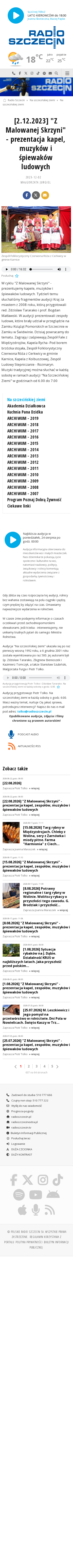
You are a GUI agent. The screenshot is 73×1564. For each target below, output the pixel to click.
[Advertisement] (36, 1298)
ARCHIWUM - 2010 (23, 474)
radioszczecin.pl (21, 1117)
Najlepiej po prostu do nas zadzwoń (14, 73)
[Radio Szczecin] (36, 37)
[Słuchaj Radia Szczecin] (16, 15)
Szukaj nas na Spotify (44, 73)
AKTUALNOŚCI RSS (29, 746)
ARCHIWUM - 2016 (23, 437)
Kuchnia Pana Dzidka (25, 412)
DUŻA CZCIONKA (21, 1149)
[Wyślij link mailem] (45, 195)
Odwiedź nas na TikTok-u (38, 73)
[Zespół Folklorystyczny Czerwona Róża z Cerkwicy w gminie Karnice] (36, 229)
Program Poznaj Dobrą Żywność (34, 499)
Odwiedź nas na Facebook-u (20, 73)
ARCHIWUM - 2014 (23, 449)
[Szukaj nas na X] (27, 1175)
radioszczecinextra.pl (24, 1122)
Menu (67, 73)
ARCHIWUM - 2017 (23, 431)
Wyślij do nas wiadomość (50, 73)
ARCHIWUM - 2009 (23, 481)
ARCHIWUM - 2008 (23, 487)
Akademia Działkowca (26, 406)
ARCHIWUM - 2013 (23, 456)
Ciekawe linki (19, 506)
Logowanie (18, 1144)
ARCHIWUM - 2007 (23, 493)
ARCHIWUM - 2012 (23, 462)
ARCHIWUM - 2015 (23, 443)
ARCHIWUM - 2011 (23, 468)
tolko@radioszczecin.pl (34, 711)
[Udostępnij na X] (36, 195)
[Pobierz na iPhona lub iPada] (22, 1204)
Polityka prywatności (29, 1242)
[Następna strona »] (57, 1067)
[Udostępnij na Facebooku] (27, 195)
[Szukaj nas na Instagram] (43, 1175)
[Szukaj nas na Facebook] (14, 1175)
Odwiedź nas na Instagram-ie (32, 73)
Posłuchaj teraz (20, 1138)
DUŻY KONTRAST (21, 1154)
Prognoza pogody (22, 1111)
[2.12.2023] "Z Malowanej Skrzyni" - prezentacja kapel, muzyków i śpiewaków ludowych (36, 143)
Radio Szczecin (16, 100)
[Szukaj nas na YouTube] (35, 1190)
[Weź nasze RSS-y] (49, 1204)
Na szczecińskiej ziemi (42, 100)
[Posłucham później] (16, 275)
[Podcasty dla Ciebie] (36, 1204)
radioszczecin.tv (21, 1127)
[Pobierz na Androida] (53, 1190)
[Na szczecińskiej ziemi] (36, 86)
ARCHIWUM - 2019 (23, 418)
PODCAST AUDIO (28, 734)
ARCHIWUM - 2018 (23, 424)
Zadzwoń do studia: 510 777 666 (31, 1095)
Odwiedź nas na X (26, 73)
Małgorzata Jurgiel (36, 182)
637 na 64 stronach (36, 1072)
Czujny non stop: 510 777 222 (29, 1100)
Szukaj (56, 73)
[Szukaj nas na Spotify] (19, 1190)
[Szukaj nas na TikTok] (57, 1175)
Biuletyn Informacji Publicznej (29, 1133)
